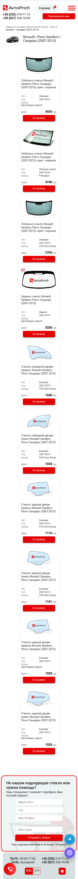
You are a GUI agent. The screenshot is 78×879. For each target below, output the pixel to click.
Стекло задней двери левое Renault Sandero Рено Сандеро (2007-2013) (38, 576)
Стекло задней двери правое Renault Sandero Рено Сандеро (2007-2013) (38, 508)
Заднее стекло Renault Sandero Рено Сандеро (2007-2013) (36, 300)
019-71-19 (16, 14)
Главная (9, 27)
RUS (29, 870)
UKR (37, 870)
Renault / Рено (48, 27)
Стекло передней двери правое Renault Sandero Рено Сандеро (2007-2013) (38, 370)
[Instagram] (62, 871)
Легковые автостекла (27, 27)
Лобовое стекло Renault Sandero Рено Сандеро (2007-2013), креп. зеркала (38, 84)
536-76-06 (16, 18)
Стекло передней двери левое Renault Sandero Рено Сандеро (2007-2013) (38, 439)
